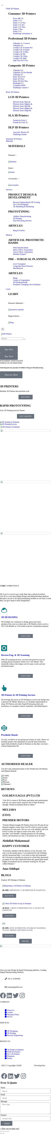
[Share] (3, 1131)
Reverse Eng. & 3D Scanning (15, 655)
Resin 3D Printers (12, 92)
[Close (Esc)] (1, 1131)
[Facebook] (3, 995)
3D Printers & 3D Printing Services (18, 695)
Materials (9, 141)
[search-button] (25, 339)
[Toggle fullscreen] (6, 1131)
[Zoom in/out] (8, 1131)
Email (3, 1094)
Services (9, 190)
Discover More (11, 375)
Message (4, 1101)
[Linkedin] (9, 995)
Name (3, 1088)
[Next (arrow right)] (3, 1133)
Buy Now (9, 349)
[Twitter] (16, 995)
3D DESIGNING (9, 617)
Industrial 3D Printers (14, 139)
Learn (8, 289)
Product (3, 1115)
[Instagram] (22, 995)
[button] (25, 379)
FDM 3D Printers (12, 9)
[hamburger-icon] (2, 5)
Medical (9, 235)
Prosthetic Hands (9, 735)
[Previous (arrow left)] (1, 1133)
